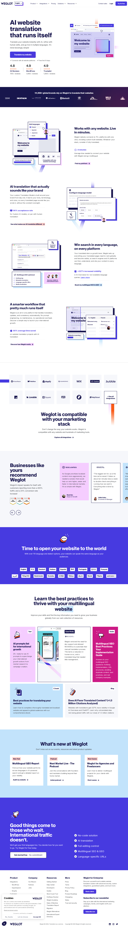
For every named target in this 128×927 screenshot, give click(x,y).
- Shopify (13, 891)
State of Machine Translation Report (53, 904)
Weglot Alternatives (53, 911)
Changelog (68, 897)
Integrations (14, 882)
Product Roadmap (71, 894)
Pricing (53, 3)
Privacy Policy (69, 888)
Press (67, 882)
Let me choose (23, 917)
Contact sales (102, 3)
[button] (4, 923)
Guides (49, 891)
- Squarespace (15, 888)
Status (67, 900)
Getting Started (52, 882)
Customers (13, 894)
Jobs (30, 888)
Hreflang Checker (52, 897)
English (23, 569)
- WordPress (14, 885)
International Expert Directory (53, 915)
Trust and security (71, 903)
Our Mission (32, 882)
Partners (31, 885)
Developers (50, 888)
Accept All (37, 917)
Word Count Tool (52, 894)
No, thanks (9, 917)
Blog (66, 891)
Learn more (85, 277)
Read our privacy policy (11, 910)
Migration (50, 908)
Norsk (90, 576)
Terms (67, 885)
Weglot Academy (52, 900)
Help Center (51, 885)
